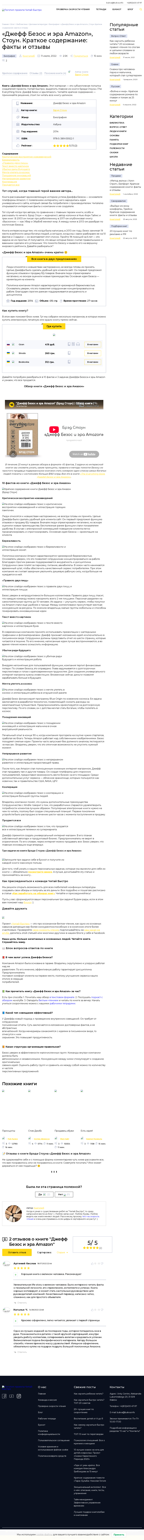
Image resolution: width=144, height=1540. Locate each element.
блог (130, 9)
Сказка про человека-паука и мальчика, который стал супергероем (126, 72)
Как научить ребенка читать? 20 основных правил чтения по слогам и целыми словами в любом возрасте (125, 47)
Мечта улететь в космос (16, 172)
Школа (114, 156)
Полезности (117, 148)
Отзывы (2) (36, 73)
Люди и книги (118, 131)
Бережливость (11, 160)
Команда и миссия (47, 1400)
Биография (54, 24)
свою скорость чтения (45, 930)
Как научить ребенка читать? (88, 1393)
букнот (116, 9)
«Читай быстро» (20, 923)
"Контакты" (134, 1431)
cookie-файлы (44, 1534)
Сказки (114, 64)
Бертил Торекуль (94, 1139)
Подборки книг (119, 144)
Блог (13, 24)
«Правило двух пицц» (15, 163)
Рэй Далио (13, 1139)
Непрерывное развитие (16, 178)
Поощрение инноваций (16, 175)
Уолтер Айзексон (42, 1139)
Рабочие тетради (47, 1418)
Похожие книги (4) (55, 73)
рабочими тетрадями (62, 1003)
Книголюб (29, 56)
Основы (114, 135)
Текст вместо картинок (15, 166)
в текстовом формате (62, 997)
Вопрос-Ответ (118, 36)
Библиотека (22, 24)
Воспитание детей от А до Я (88, 1418)
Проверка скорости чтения (52, 1406)
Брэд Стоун (82, 74)
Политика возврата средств (52, 1456)
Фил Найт (64, 1139)
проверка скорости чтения (73, 9)
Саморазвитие (118, 201)
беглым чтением (48, 1000)
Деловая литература (38, 24)
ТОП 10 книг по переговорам (88, 1434)
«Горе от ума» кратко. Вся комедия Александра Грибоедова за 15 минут (87, 1468)
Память (114, 139)
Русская (115, 86)
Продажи (116, 176)
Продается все (11, 184)
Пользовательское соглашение (54, 1440)
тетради (101, 9)
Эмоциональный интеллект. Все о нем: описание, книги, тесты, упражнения (90, 1490)
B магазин (92, 344)
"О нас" (123, 1431)
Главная (5, 24)
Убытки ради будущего (16, 169)
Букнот (41, 1425)
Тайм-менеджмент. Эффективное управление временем (87, 1502)
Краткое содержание (14, 73)
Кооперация (9, 181)
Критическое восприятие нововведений (26, 156)
